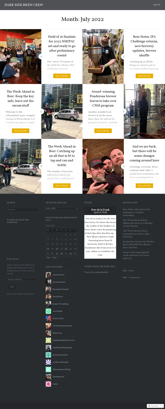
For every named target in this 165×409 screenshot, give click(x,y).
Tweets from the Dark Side (99, 266)
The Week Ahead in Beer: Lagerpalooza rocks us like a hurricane (136, 234)
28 (61, 253)
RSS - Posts (128, 271)
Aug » (54, 257)
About (157, 5)
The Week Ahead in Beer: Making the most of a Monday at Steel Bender (138, 223)
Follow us (13, 259)
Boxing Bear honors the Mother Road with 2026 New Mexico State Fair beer (138, 244)
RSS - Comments (131, 277)
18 (48, 249)
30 (70, 253)
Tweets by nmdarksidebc (96, 272)
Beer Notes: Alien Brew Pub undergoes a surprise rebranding (136, 212)
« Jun (48, 257)
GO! (12, 287)
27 (57, 253)
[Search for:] (23, 209)
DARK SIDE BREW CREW (23, 5)
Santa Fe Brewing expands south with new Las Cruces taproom (136, 255)
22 (66, 249)
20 (57, 249)
